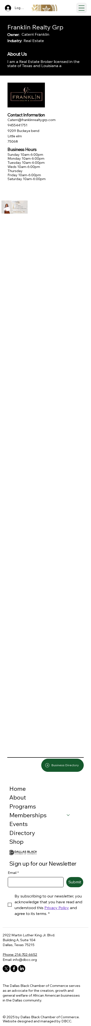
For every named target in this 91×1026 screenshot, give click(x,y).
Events (18, 823)
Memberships (28, 815)
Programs (22, 806)
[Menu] (81, 8)
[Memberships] (68, 815)
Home (17, 788)
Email (13, 872)
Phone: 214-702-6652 (20, 954)
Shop (16, 841)
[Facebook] (13, 968)
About (17, 797)
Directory (22, 832)
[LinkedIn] (21, 968)
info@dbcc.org (25, 959)
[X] (6, 968)
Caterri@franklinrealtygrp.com (32, 120)
